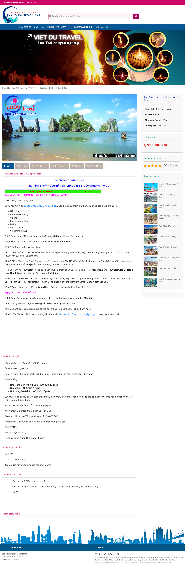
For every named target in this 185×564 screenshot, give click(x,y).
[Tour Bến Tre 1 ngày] (151, 239)
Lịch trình (8, 166)
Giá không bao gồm (39, 166)
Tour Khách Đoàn (56, 27)
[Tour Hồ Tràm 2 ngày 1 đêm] (151, 208)
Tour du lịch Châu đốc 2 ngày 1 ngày (78, 314)
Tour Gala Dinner (82, 27)
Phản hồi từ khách (94, 166)
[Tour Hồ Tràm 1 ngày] (151, 250)
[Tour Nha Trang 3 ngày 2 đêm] (151, 282)
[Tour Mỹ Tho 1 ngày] (151, 271)
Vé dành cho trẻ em (59, 166)
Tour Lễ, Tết (101, 27)
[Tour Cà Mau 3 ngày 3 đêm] (151, 187)
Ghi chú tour (77, 166)
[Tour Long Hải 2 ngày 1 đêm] (151, 261)
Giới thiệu (38, 27)
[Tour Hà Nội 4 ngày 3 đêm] (151, 197)
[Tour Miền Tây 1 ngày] (151, 229)
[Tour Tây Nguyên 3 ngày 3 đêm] (151, 218)
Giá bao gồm (22, 166)
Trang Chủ (25, 27)
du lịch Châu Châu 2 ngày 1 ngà (40, 205)
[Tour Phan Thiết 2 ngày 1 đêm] (92, 57)
